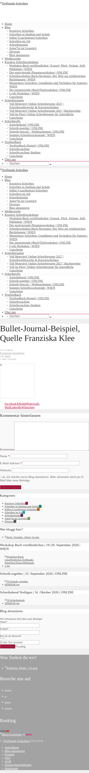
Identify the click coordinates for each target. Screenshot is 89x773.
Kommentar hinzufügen (12, 353)
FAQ (7, 758)
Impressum (11, 768)
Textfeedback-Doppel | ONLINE (29, 145)
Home (8, 23)
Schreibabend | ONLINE (24, 124)
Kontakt (9, 754)
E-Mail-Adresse (11, 463)
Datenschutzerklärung (18, 765)
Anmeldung (12, 747)
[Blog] (11, 734)
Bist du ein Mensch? (10, 637)
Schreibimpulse (18, 44)
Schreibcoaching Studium (24, 152)
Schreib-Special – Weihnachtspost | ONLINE (36, 131)
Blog (7, 27)
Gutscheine (16, 96)
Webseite (5, 470)
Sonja (7, 356)
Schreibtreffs (12, 121)
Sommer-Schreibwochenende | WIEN (32, 135)
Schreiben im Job (19, 41)
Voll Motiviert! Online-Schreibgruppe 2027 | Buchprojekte (45, 110)
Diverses (14, 51)
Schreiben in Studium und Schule (29, 34)
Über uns (10, 159)
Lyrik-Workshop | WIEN (24, 93)
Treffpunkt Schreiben (16, 741)
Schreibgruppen (14, 100)
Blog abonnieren (19, 55)
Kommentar (7, 449)
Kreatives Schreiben (21, 30)
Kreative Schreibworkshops (21, 62)
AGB (8, 761)
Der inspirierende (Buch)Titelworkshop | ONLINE (40, 90)
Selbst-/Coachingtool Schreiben (28, 37)
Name (5, 456)
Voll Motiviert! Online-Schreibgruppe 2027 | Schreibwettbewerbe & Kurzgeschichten (36, 105)
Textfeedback (13, 142)
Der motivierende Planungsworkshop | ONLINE (38, 72)
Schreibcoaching (19, 149)
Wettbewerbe (13, 58)
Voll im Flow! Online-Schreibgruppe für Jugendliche (41, 114)
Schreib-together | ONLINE (26, 128)
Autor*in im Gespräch (23, 48)
